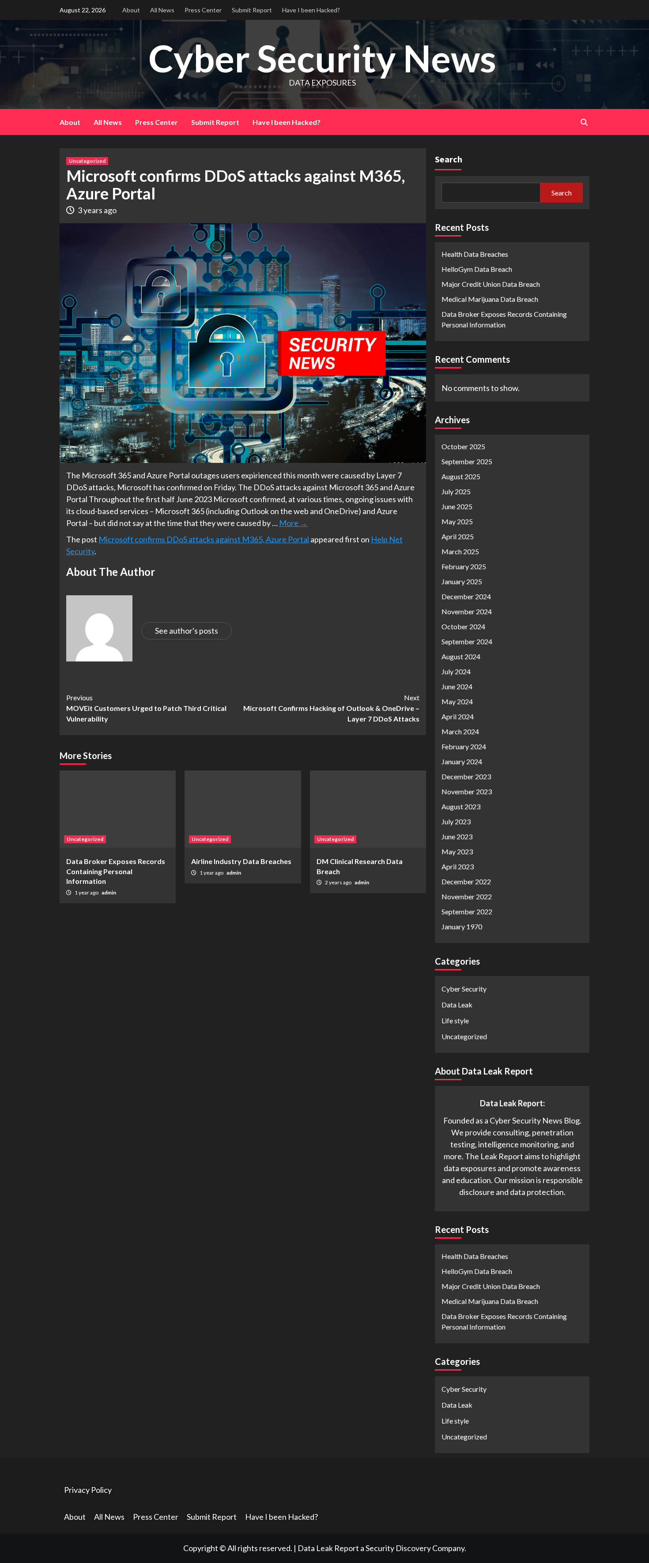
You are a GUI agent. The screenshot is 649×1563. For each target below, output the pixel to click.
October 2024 (463, 626)
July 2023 (456, 821)
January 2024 (461, 761)
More (293, 523)
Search (448, 159)
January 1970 (461, 926)
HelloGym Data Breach (476, 269)
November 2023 (466, 791)
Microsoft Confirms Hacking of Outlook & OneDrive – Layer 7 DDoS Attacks (331, 708)
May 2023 (457, 851)
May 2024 (457, 701)
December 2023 (466, 776)
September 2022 (466, 911)
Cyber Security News (322, 58)
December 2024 (466, 596)
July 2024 (456, 671)
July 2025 (456, 491)
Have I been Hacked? (311, 10)
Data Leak (456, 1004)
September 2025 (466, 461)
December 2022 (466, 881)
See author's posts (186, 630)
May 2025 (457, 521)
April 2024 (457, 716)
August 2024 (460, 656)
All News (162, 10)
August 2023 (460, 806)
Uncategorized (87, 161)
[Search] (583, 122)
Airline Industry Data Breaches (241, 861)
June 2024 (456, 686)
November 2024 (466, 611)
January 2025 (461, 581)
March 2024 (460, 731)
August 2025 (460, 476)
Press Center (203, 10)
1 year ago (87, 892)
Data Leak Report (328, 1548)
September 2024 (466, 641)
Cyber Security (464, 988)
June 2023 (456, 836)
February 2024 (463, 746)
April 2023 (457, 866)
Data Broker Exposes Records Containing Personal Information (115, 871)
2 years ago (338, 882)
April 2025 (457, 536)
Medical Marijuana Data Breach (489, 299)
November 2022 (466, 896)
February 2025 (463, 566)
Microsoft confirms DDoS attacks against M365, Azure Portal (203, 539)
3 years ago (97, 210)
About (131, 10)
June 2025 (456, 506)
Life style (455, 1020)
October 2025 (463, 446)
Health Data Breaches (474, 254)
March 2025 (460, 551)
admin (109, 892)
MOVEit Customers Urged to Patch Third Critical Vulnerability (146, 708)
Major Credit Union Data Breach (490, 284)
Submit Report (252, 10)
